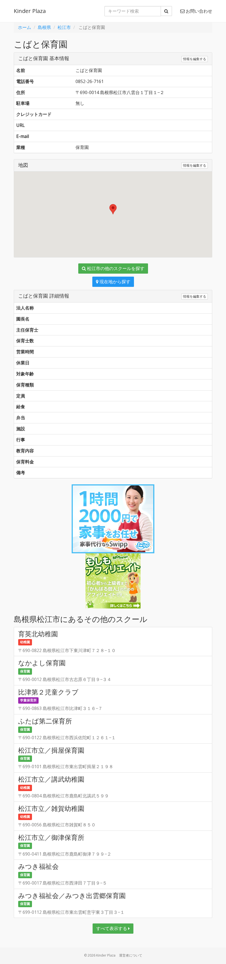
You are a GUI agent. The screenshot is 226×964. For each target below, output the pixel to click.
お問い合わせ (198, 11)
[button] (113, 209)
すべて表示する (112, 928)
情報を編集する (194, 59)
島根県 (44, 27)
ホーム (24, 27)
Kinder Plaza (30, 11)
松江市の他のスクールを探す (115, 268)
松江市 (64, 27)
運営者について (130, 955)
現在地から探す (114, 282)
